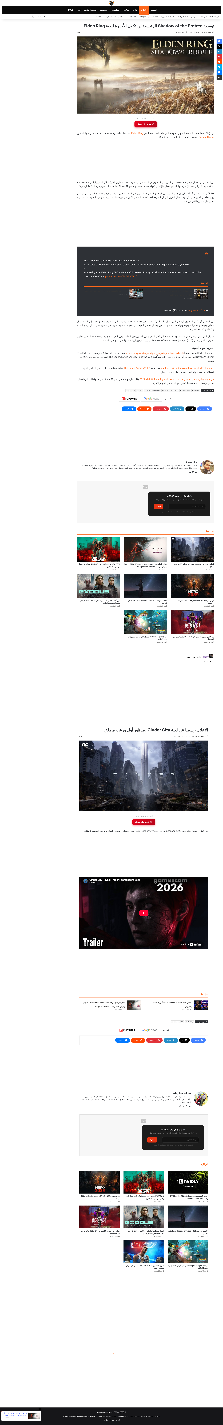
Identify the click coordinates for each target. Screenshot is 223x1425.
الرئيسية (154, 10)
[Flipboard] (129, 399)
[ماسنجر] (219, 72)
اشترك (158, 506)
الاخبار (144, 10)
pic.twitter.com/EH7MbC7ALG (121, 276)
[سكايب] (219, 67)
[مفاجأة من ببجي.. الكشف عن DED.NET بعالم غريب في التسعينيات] (192, 622)
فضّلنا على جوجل (144, 124)
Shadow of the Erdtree (152, 390)
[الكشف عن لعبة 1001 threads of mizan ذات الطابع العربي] (145, 586)
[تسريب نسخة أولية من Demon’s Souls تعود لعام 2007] (136, 294)
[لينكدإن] (189, 472)
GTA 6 (70, 10)
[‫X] (192, 472)
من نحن (193, 17)
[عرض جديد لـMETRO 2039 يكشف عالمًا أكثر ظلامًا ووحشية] (192, 586)
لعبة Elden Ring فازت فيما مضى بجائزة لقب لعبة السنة (187, 368)
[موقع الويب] (195, 472)
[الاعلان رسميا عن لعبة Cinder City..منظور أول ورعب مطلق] (192, 549)
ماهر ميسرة (191, 461)
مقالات (126, 10)
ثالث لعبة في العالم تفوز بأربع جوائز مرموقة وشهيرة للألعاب (155, 353)
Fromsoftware (206, 137)
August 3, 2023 (196, 310)
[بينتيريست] (219, 56)
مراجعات (115, 10)
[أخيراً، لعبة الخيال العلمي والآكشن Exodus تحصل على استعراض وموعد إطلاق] (98, 586)
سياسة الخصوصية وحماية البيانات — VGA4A (111, 17)
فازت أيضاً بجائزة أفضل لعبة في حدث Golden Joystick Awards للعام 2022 (177, 379)
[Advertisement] (146, 160)
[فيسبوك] (219, 41)
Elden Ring (137, 133)
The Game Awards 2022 (137, 368)
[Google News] (151, 399)
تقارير (135, 10)
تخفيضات (103, 10)
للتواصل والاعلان (182, 17)
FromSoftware (185, 390)
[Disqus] (145, 685)
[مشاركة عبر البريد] (219, 77)
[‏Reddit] (219, 61)
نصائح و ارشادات (90, 10)
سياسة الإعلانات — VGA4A (140, 17)
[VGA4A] (111, 3)
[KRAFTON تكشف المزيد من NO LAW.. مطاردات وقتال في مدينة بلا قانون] (98, 549)
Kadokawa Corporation (170, 390)
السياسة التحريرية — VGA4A (163, 17)
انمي (79, 10)
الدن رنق (139, 390)
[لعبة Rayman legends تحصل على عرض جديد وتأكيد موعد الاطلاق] (145, 622)
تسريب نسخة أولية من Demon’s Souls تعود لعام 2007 (106, 291)
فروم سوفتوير (130, 390)
